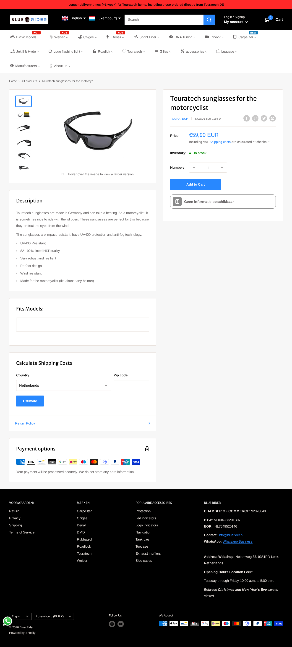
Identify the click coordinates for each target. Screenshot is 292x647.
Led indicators (146, 518)
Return (14, 511)
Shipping (15, 525)
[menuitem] (25, 37)
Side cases (144, 560)
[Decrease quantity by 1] (194, 167)
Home (13, 81)
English (16, 616)
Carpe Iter (84, 511)
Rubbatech (85, 539)
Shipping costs (220, 142)
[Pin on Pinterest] (255, 118)
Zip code (121, 375)
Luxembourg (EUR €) (50, 616)
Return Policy (25, 423)
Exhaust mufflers (148, 553)
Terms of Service (21, 532)
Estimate (30, 401)
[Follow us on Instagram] (112, 624)
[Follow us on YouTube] (120, 624)
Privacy (15, 518)
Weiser (82, 560)
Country (22, 375)
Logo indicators (147, 525)
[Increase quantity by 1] (222, 167)
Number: (177, 167)
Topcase (142, 546)
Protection (143, 511)
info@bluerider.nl (231, 535)
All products (29, 81)
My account (234, 22)
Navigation (143, 532)
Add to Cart (195, 184)
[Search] (209, 20)
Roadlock (84, 546)
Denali (81, 525)
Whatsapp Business (238, 541)
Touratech (179, 118)
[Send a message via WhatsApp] (7, 621)
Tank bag (142, 539)
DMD (81, 532)
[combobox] (164, 20)
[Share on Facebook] (246, 118)
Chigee (82, 518)
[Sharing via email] (272, 118)
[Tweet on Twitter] (264, 118)
